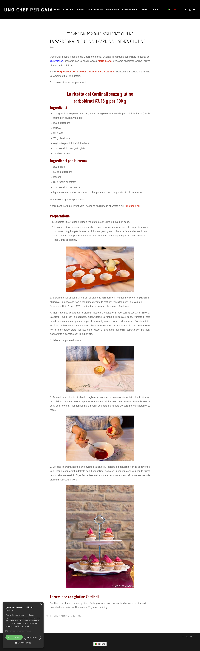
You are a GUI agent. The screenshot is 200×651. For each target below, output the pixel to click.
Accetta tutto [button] (14, 637)
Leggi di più (25, 626)
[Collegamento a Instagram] (190, 10)
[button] (23, 643)
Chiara (78, 616)
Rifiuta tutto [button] (32, 637)
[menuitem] (56, 9)
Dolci (52, 46)
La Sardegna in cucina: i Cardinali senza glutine (98, 41)
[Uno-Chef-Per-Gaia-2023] (28, 9)
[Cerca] (163, 9)
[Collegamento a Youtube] (194, 10)
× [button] (41, 604)
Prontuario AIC (132, 205)
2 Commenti (65, 616)
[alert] (23, 625)
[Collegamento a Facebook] (186, 10)
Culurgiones (56, 60)
